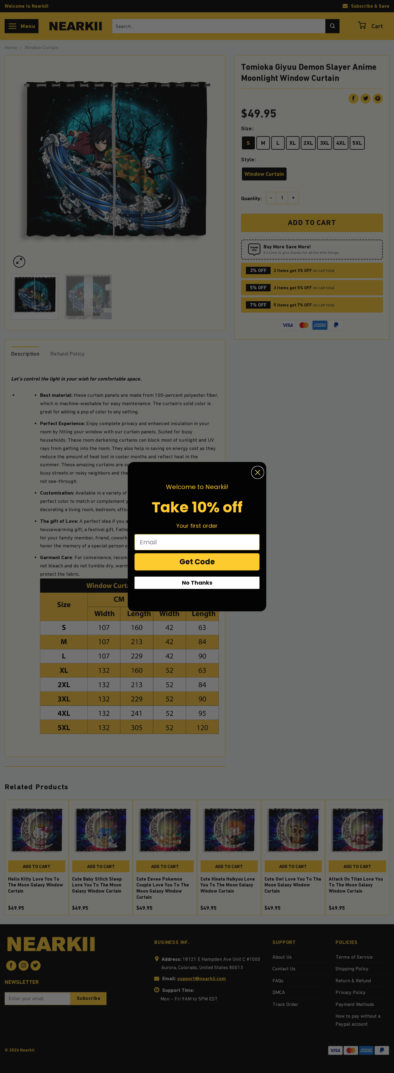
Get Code (197, 562)
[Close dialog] (257, 472)
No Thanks (197, 582)
